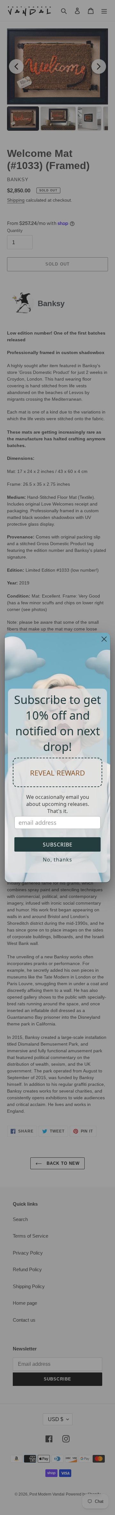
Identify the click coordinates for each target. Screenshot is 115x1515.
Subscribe (58, 844)
